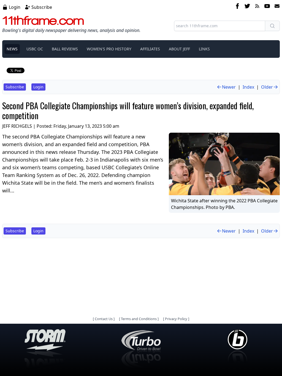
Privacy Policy (176, 318)
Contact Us (104, 318)
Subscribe (41, 7)
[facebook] (237, 6)
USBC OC (34, 48)
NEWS (12, 48)
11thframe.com (43, 20)
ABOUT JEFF (179, 48)
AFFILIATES (150, 48)
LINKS (204, 48)
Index (248, 87)
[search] (272, 26)
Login (14, 7)
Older (267, 87)
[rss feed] (257, 6)
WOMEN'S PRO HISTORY (109, 48)
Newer (229, 87)
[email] (276, 6)
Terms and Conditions (139, 318)
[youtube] (267, 6)
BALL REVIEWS (65, 48)
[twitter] (247, 6)
